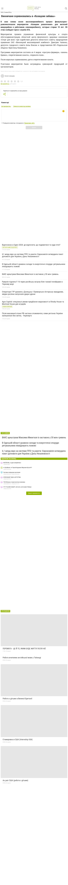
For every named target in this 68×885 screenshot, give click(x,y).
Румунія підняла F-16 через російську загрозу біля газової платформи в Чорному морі (32, 283)
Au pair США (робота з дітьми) (15, 780)
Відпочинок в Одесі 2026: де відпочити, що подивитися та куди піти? (31, 245)
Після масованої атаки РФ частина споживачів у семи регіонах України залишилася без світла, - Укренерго (32, 314)
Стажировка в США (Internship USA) (18, 739)
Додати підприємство (34, 493)
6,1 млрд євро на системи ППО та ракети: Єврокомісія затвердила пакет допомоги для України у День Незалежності (32, 255)
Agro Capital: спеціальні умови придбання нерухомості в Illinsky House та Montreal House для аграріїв (33, 303)
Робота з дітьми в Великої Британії (17, 698)
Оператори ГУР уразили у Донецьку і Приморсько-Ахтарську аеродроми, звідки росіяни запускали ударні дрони (32, 293)
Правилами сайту (29, 123)
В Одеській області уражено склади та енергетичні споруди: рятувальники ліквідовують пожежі (33, 265)
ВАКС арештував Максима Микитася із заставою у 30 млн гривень (30, 274)
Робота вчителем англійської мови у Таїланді (22, 657)
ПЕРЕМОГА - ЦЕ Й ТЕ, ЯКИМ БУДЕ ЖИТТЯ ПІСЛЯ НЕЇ (24, 648)
